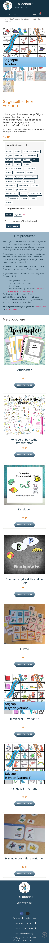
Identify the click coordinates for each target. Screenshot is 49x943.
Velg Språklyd (19, 145)
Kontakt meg (30, 918)
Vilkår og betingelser (24, 928)
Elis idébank (24, 4)
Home (6, 19)
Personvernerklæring (24, 933)
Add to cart (13, 226)
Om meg (16, 918)
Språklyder (14, 19)
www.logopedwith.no (24, 923)
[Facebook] (21, 913)
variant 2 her (11, 309)
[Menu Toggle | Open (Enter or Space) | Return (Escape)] (34, 14)
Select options (24, 385)
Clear (23, 214)
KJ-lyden (24, 19)
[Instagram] (28, 913)
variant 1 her (40, 306)
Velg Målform (19, 208)
